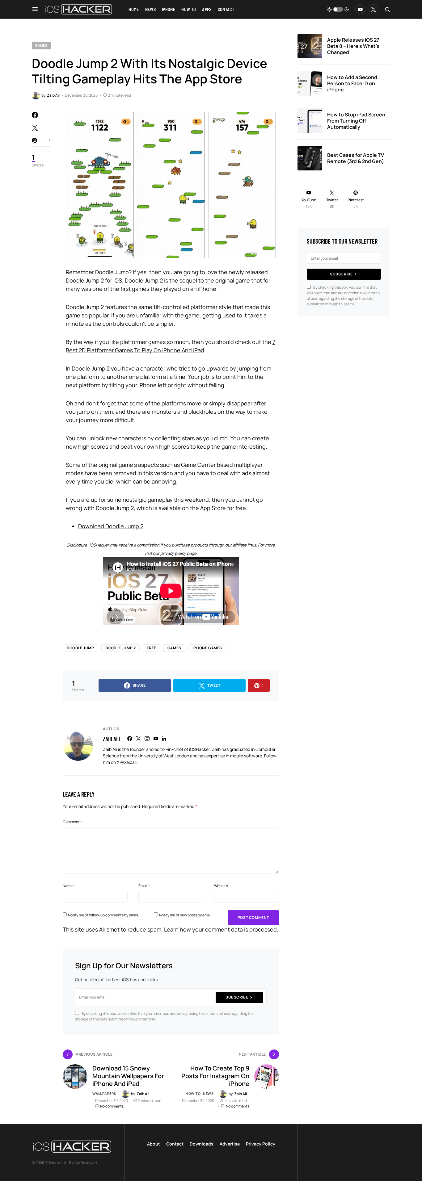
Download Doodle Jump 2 (110, 526)
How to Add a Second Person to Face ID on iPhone (352, 83)
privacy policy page (178, 553)
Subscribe (237, 997)
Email (144, 885)
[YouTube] (360, 9)
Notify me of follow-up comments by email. (103, 915)
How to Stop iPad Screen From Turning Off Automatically (356, 120)
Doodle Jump (80, 648)
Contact (175, 1144)
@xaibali (128, 762)
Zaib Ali (111, 739)
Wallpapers (104, 1093)
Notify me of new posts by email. (186, 915)
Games (41, 45)
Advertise (230, 1144)
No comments (112, 1106)
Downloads (201, 1144)
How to (193, 1093)
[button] (35, 9)
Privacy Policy (260, 1144)
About (153, 1144)
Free (151, 648)
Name (69, 885)
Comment (72, 821)
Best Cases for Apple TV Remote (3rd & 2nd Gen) (355, 158)
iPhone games (207, 648)
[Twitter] (373, 9)
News (208, 1093)
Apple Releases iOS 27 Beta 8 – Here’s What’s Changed (353, 46)
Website (221, 885)
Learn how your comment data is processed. (221, 929)
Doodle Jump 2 (120, 648)
